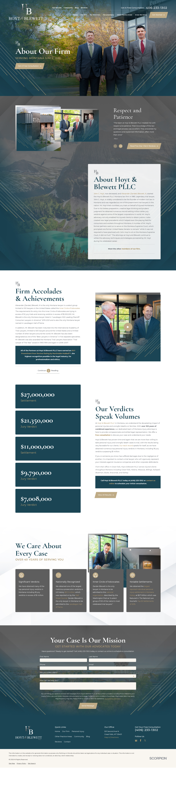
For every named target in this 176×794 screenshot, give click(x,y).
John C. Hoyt (99, 194)
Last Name (93, 657)
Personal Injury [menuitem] (108, 15)
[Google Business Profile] (136, 740)
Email (91, 665)
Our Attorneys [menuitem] (95, 15)
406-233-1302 (156, 7)
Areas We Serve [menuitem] (141, 15)
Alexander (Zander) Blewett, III (133, 194)
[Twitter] (145, 740)
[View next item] (120, 146)
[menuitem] (12, 763)
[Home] (26, 12)
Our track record (126, 446)
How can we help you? (49, 681)
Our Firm (66, 731)
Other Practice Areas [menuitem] (124, 15)
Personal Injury (78, 731)
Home (57, 731)
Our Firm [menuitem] (83, 15)
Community (68, 8)
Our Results (56, 8)
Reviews (84, 8)
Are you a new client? (49, 673)
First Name (44, 657)
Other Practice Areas (63, 737)
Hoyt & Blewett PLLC (106, 423)
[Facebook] (140, 740)
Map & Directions (111, 737)
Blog (77, 8)
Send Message (88, 706)
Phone (42, 665)
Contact (67, 742)
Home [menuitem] (75, 15)
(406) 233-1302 (146, 729)
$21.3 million (70, 592)
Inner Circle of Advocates (69, 308)
